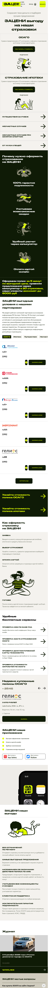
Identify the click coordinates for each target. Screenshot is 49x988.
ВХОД (31, 4)
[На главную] (11, 4)
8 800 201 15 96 (23, 4)
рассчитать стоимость (24, 49)
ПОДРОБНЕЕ (24, 55)
